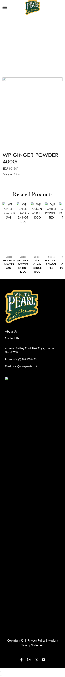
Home (26, 31)
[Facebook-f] (21, 659)
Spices (38, 31)
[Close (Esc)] (0, 671)
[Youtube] (43, 659)
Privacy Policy (36, 640)
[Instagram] (28, 659)
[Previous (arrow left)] (0, 675)
